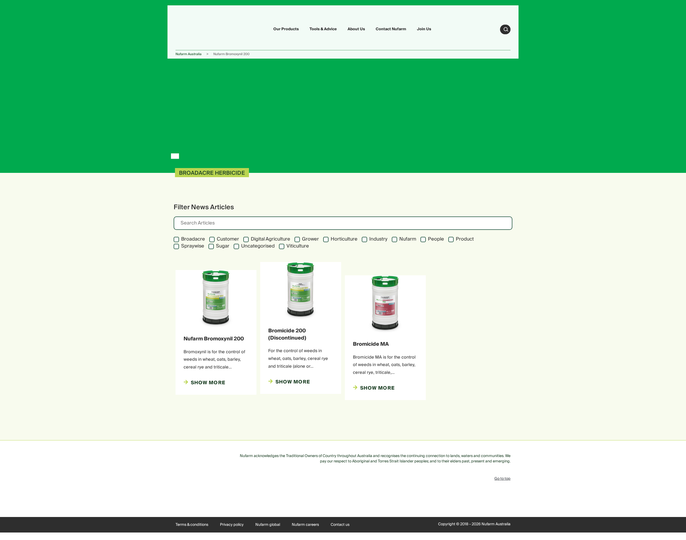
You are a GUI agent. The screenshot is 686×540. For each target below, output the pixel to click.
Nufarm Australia (189, 54)
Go (505, 29)
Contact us (340, 525)
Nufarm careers (305, 525)
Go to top (502, 479)
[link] (188, 28)
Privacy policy (232, 525)
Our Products (286, 29)
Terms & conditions (192, 525)
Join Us (424, 29)
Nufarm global (267, 525)
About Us (356, 29)
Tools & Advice (323, 29)
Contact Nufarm (391, 29)
